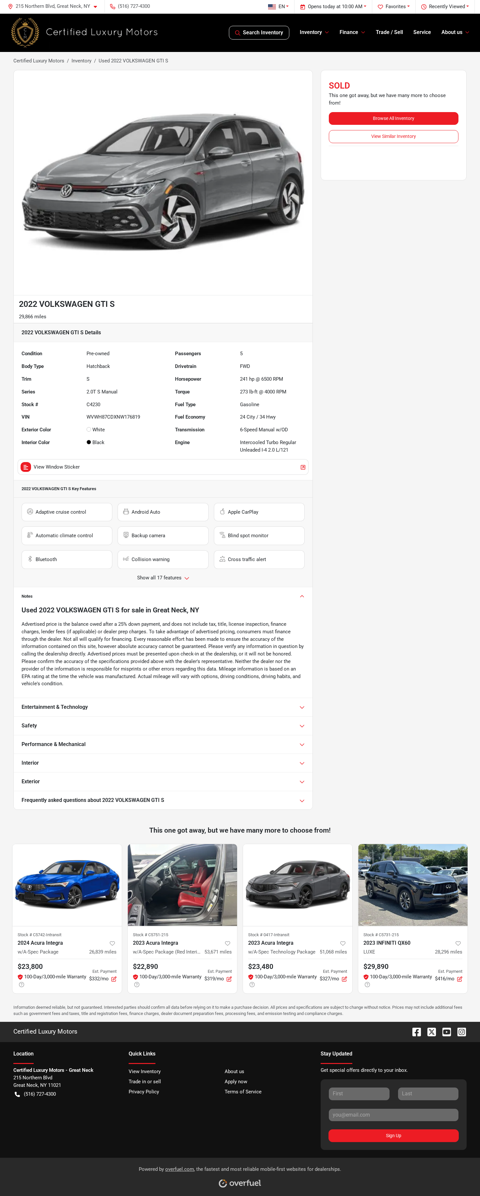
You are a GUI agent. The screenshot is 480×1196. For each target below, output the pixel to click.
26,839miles (103, 952)
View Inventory (145, 1071)
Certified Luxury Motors (38, 61)
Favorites (396, 6)
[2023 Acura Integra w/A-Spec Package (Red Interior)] (182, 885)
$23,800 (30, 967)
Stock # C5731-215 (381, 934)
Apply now (236, 1082)
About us (234, 1071)
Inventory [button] (311, 32)
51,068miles (333, 952)
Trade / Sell (389, 32)
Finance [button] (349, 32)
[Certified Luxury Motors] (84, 32)
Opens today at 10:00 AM (335, 6)
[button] (55, 6)
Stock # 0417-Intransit (268, 934)
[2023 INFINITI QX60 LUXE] (413, 885)
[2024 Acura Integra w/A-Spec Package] (67, 885)
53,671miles (218, 952)
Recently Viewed (447, 6)
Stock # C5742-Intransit (39, 934)
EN (282, 6)
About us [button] (451, 32)
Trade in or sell (145, 1082)
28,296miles (448, 952)
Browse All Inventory (393, 118)
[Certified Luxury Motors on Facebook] (414, 1032)
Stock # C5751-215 (150, 934)
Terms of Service (243, 1092)
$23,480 (260, 967)
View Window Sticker (57, 467)
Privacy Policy (144, 1092)
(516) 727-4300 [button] (134, 6)
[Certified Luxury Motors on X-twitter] (429, 1032)
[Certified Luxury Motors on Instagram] (459, 1032)
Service (422, 32)
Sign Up (393, 1135)
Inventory (81, 61)
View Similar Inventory (393, 136)
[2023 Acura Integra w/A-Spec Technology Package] (297, 885)
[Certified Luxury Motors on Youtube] (444, 1032)
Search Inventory (263, 32)
